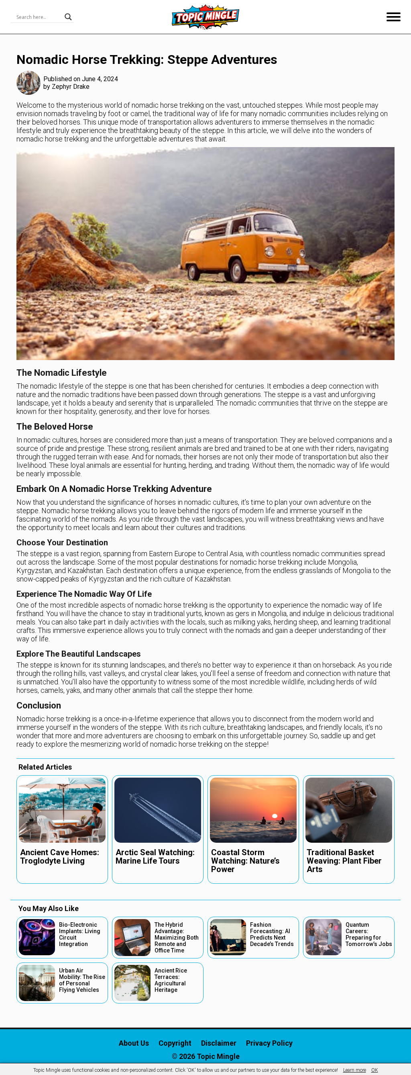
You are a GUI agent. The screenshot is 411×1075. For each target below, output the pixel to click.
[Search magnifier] (68, 17)
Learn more (354, 1070)
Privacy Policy (269, 1043)
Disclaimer (218, 1043)
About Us (134, 1043)
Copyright (175, 1043)
